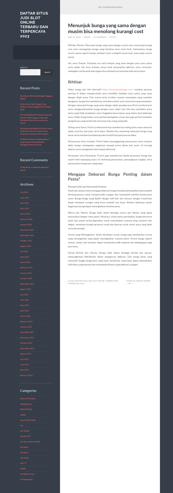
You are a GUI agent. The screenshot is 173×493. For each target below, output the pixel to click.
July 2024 (24, 294)
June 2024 (24, 300)
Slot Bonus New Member (30, 441)
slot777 (23, 463)
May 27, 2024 (74, 37)
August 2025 (25, 246)
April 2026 (24, 208)
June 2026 (24, 198)
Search (23, 67)
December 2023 (27, 332)
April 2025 (24, 257)
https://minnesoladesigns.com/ (117, 89)
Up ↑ (130, 284)
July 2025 (24, 251)
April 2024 (24, 311)
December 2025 (27, 230)
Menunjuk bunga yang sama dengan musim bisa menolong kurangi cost (107, 28)
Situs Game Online (28, 420)
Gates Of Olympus (28, 398)
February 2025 (26, 267)
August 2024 (25, 289)
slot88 (23, 468)
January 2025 (26, 273)
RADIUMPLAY (26, 409)
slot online (24, 458)
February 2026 (26, 219)
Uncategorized (26, 479)
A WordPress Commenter (30, 167)
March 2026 (25, 214)
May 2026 (24, 203)
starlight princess (27, 474)
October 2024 (26, 278)
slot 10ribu (24, 431)
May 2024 (24, 305)
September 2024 (27, 284)
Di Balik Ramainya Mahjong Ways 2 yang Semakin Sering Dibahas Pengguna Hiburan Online (35, 142)
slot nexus (24, 452)
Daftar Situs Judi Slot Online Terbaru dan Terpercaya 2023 (34, 24)
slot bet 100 (25, 436)
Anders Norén (143, 281)
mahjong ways (26, 404)
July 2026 (24, 192)
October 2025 (26, 241)
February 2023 (26, 375)
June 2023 (24, 364)
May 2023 (24, 370)
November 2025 (27, 235)
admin (87, 37)
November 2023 (27, 337)
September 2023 (27, 348)
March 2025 (25, 262)
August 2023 (25, 354)
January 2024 (26, 327)
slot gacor (24, 447)
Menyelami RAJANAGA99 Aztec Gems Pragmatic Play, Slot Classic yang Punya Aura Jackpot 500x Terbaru (36, 131)
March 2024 (25, 316)
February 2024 (26, 321)
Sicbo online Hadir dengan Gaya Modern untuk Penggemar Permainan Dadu (35, 107)
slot (21, 425)
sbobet (23, 415)
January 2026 (26, 224)
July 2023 (24, 359)
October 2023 (26, 343)
